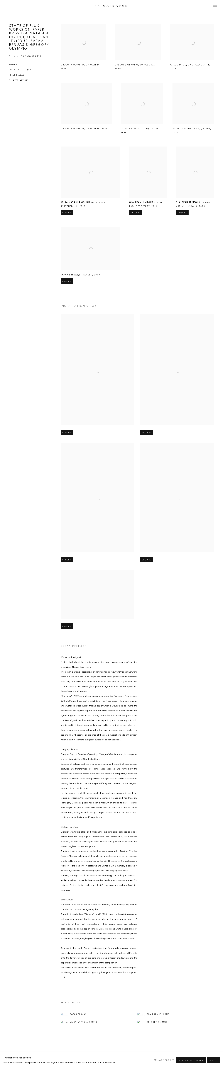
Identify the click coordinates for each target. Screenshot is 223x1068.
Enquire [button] (67, 213)
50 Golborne (111, 6)
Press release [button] (17, 75)
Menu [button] (214, 6)
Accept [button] (213, 1060)
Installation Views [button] (21, 70)
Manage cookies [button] (164, 1060)
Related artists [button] (19, 80)
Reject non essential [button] (191, 1060)
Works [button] (13, 64)
